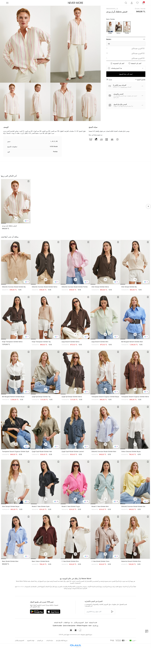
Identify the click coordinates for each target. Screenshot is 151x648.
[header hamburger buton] (7, 2)
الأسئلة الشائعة (58, 622)
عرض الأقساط (124, 87)
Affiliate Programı (82, 625)
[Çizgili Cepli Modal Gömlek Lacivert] (75, 427)
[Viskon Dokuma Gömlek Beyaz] (135, 427)
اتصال (86, 622)
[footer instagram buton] (75, 630)
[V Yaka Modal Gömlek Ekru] (75, 537)
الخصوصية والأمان (79, 622)
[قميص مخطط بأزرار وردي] (16, 201)
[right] (148, 206)
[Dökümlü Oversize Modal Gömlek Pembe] (75, 262)
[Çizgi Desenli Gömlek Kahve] (75, 317)
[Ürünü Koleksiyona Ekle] (28, 181)
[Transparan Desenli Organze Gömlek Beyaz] (105, 372)
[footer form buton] (112, 611)
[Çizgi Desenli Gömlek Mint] (105, 317)
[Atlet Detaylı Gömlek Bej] (135, 262)
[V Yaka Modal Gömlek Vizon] (105, 537)
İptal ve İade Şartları (69, 625)
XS (109, 44)
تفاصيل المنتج (141, 79)
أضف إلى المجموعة (118, 63)
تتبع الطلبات (66, 622)
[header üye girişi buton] (131, 3)
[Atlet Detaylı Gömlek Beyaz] (16, 482)
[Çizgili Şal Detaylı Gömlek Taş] (46, 372)
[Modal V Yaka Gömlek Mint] (105, 482)
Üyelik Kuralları (57, 625)
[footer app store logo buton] (53, 612)
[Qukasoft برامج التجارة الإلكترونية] (75, 646)
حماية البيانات (49, 640)
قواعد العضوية (30, 640)
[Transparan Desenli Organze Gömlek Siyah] (16, 427)
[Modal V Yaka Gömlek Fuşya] (75, 482)
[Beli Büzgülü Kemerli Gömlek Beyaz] (16, 372)
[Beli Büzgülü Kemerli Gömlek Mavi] (135, 317)
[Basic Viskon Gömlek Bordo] (46, 537)
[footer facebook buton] (70, 630)
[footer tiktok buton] (80, 630)
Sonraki (143, 8)
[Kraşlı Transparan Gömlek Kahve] (16, 317)
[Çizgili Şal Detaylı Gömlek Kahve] (75, 372)
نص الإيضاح (40, 640)
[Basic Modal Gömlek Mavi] (16, 537)
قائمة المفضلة (93, 622)
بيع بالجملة (95, 625)
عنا (72, 622)
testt (90, 625)
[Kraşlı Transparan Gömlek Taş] (46, 317)
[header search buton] (126, 3)
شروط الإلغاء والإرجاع (61, 640)
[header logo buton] (75, 2)
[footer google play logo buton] (37, 612)
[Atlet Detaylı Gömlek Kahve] (105, 262)
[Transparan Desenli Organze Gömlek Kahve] (135, 372)
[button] (143, 3)
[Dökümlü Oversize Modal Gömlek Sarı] (135, 482)
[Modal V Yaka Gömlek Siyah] (46, 482)
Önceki (137, 8)
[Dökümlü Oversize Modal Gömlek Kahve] (46, 262)
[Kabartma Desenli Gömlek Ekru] (135, 537)
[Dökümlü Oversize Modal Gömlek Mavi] (105, 427)
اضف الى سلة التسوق (126, 74)
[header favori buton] (137, 3)
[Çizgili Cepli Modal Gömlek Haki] (46, 427)
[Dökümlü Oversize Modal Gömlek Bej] (16, 262)
